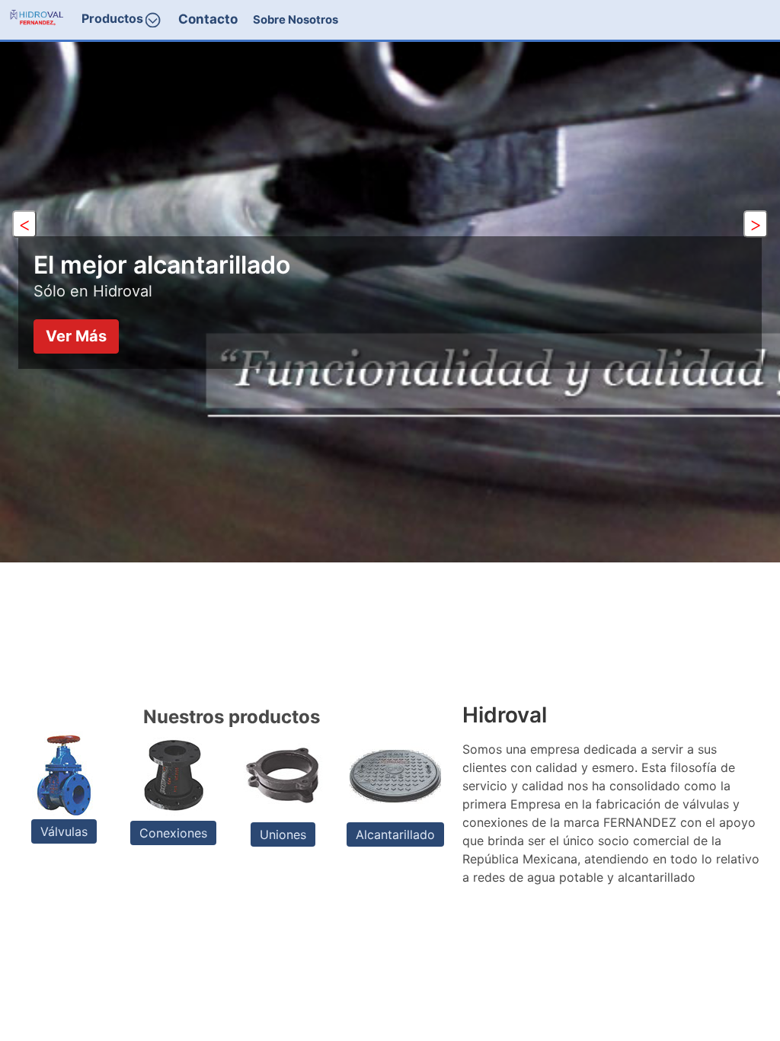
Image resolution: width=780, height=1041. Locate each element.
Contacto (208, 19)
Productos (112, 19)
